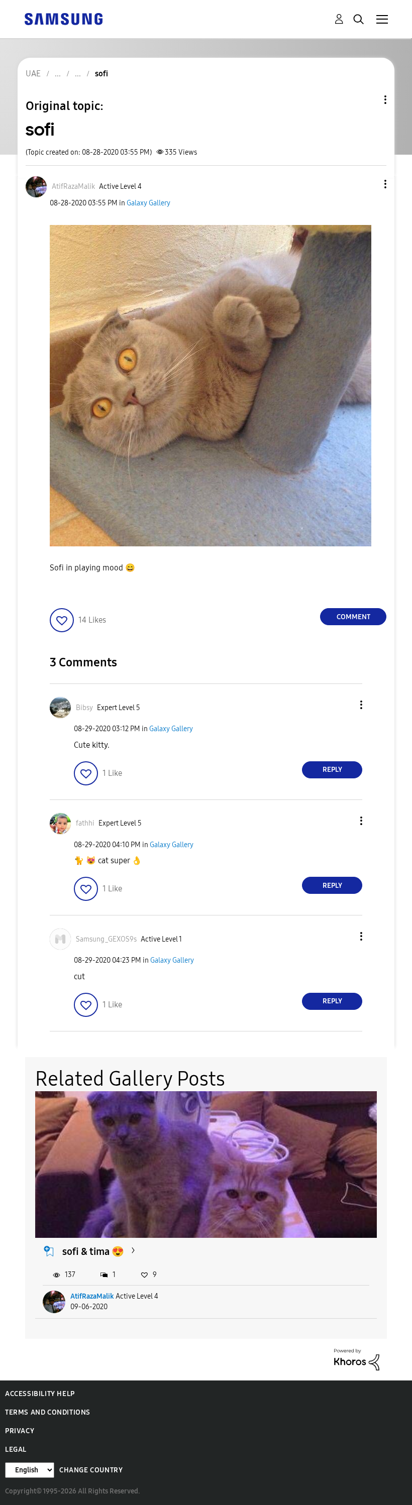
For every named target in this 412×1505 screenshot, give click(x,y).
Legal (16, 1449)
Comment (353, 617)
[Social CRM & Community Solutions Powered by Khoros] (356, 1358)
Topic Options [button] (368, 99)
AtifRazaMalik (92, 1296)
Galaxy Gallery (148, 203)
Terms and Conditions (47, 1412)
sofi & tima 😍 (93, 1251)
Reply (332, 769)
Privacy (19, 1431)
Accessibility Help (40, 1394)
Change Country (91, 1470)
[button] (369, 184)
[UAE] (63, 18)
